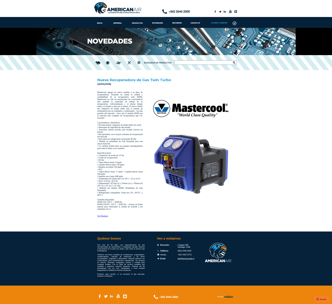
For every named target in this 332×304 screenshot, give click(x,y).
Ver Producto (102, 216)
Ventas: (163, 255)
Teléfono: (164, 251)
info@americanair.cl (186, 259)
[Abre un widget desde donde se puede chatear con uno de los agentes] (321, 299)
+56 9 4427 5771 (185, 255)
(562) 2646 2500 (184, 251)
